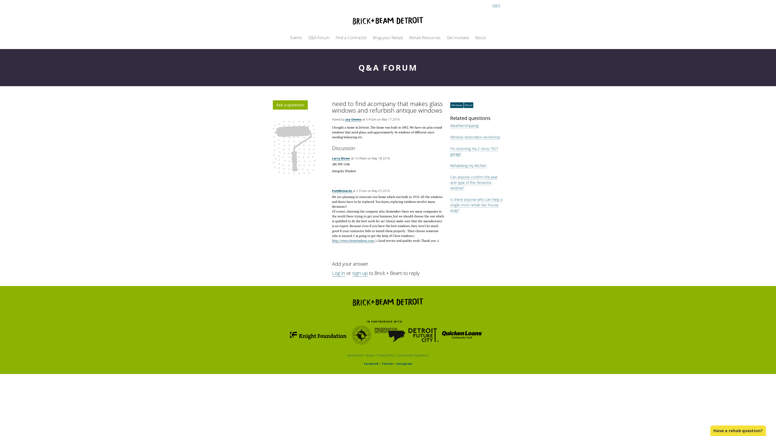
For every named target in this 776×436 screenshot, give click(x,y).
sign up (360, 273)
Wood (468, 105)
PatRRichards (342, 191)
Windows (457, 105)
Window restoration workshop (475, 137)
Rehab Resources (425, 37)
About (480, 37)
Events (296, 37)
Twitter (387, 364)
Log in (496, 5)
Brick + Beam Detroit (388, 21)
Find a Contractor (351, 37)
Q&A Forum (319, 37)
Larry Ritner (341, 158)
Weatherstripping (464, 125)
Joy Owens (353, 119)
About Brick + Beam (360, 355)
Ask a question (290, 105)
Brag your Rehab (388, 37)
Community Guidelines (413, 355)
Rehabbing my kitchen (468, 165)
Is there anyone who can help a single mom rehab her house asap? (476, 205)
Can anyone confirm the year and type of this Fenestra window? (474, 182)
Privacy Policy (385, 355)
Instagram (403, 364)
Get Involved (458, 37)
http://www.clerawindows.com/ (353, 241)
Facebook (371, 364)
